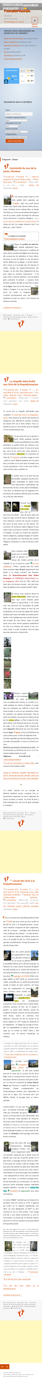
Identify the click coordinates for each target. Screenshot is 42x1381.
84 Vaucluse (16, 179)
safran (17, 733)
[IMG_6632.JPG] (21, 684)
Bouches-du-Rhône (12, 46)
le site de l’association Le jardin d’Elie (19, 763)
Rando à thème (26, 179)
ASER (10, 922)
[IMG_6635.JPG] (21, 663)
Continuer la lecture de (12, 308)
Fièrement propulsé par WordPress (12, 1372)
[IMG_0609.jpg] (21, 652)
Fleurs (36, 179)
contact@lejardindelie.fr (12, 760)
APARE (16, 204)
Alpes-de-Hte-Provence (13, 39)
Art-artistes (30, 815)
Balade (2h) (34, 185)
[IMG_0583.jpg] (21, 642)
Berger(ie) (13, 395)
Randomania (17, 10)
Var (5, 52)
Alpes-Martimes (10, 42)
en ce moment (14, 22)
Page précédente (2, 1366)
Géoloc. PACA (31, 5)
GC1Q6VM (14, 1191)
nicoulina (21, 177)
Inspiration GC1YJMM (21, 976)
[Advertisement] (21, 352)
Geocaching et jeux (26, 392)
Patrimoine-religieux (30, 395)
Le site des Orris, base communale (18, 1279)
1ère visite (17, 5)
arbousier (16, 458)
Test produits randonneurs (12, 895)
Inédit (36, 892)
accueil (8, 5)
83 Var (16, 392)
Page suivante (6, 1366)
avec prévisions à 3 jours (15, 239)
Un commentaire (21, 182)
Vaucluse (7, 56)
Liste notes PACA (10, 8)
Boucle (15, 188)
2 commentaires (11, 398)
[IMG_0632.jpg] (21, 673)
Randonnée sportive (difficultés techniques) (23, 906)
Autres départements (13, 59)
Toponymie (33, 897)
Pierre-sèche (7, 182)
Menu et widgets (35, 20)
